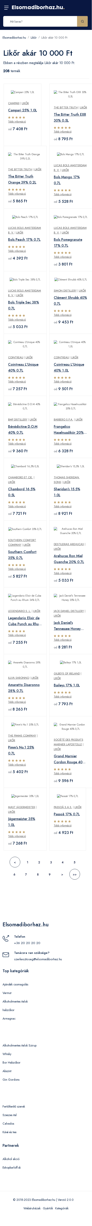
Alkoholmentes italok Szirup (20, 1045)
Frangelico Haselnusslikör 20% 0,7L (69, 430)
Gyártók (48, 1208)
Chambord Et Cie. (20, 477)
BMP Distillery (17, 419)
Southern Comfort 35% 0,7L (22, 554)
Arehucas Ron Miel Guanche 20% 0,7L (69, 558)
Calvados (8, 1123)
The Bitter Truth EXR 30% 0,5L (70, 117)
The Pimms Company (22, 736)
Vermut (7, 993)
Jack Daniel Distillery (69, 611)
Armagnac (9, 1018)
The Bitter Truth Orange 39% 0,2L (22, 179)
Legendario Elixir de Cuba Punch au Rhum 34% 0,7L (24, 621)
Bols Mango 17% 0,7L (67, 180)
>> (75, 874)
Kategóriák (62, 1208)
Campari (13, 103)
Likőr (34, 37)
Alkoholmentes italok (15, 1001)
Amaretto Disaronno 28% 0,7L (24, 687)
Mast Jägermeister (21, 807)
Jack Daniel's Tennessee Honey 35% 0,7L (67, 626)
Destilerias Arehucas (69, 544)
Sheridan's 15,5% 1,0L (67, 492)
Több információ (17, 122)
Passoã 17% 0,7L (67, 814)
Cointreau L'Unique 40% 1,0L (69, 367)
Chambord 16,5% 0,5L (21, 492)
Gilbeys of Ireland (67, 673)
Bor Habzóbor (11, 1062)
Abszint (7, 1071)
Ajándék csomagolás (15, 984)
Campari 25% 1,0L (22, 110)
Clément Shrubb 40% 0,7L (70, 300)
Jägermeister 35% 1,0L (21, 821)
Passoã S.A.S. (63, 807)
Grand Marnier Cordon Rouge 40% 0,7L (69, 759)
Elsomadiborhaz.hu (38, 7)
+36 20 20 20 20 (27, 943)
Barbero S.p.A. (63, 419)
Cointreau (15, 357)
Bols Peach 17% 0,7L (24, 239)
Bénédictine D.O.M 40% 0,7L (22, 429)
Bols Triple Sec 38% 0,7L (23, 305)
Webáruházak (32, 1208)
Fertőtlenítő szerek (14, 1106)
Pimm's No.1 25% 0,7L (21, 750)
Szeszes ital (10, 1115)
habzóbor (9, 1010)
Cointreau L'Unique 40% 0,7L (23, 367)
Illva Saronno (18, 678)
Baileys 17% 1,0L (67, 685)
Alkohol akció (11, 1159)
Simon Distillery (65, 291)
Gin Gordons (11, 1079)
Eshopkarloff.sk (12, 1167)
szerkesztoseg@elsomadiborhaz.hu (38, 959)
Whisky (7, 1054)
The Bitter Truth (66, 107)
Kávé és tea (9, 1132)
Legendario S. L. (19, 611)
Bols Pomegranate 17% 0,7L (68, 242)
